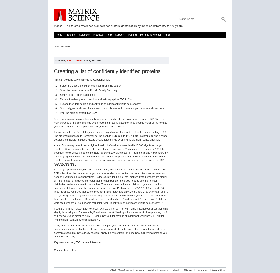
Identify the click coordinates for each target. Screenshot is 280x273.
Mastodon (164, 270)
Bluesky (176, 270)
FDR (78, 242)
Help (109, 34)
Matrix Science (76, 15)
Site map (188, 270)
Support (119, 34)
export (70, 242)
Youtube (152, 270)
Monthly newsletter (150, 34)
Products (98, 34)
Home (59, 34)
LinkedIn (140, 270)
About (168, 34)
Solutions (84, 34)
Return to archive (62, 46)
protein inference (91, 242)
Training (132, 34)
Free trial (71, 34)
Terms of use (203, 270)
